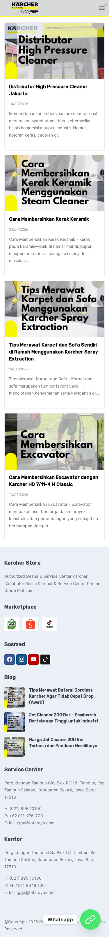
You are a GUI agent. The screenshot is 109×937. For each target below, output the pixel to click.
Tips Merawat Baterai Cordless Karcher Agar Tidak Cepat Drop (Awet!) (61, 696)
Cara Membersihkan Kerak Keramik (49, 219)
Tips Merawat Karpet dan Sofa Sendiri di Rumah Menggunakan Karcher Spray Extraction (53, 352)
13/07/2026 (18, 494)
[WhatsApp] (90, 919)
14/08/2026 (18, 104)
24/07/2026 (18, 369)
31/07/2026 (18, 229)
